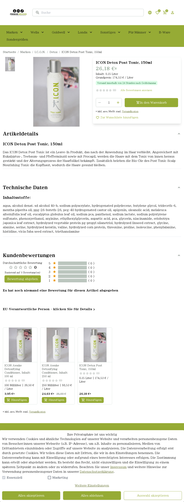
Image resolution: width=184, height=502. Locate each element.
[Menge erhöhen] (118, 102)
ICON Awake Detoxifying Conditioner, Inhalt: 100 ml (17, 371)
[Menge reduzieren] (99, 102)
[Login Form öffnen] (172, 12)
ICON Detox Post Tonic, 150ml (90, 367)
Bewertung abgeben (22, 278)
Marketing (60, 477)
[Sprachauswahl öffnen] (149, 12)
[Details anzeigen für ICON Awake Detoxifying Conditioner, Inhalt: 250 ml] (57, 345)
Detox (54, 52)
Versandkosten (130, 111)
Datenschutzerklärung (97, 471)
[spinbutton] (109, 102)
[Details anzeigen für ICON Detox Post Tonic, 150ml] (95, 345)
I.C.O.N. (40, 52)
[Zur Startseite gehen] (18, 13)
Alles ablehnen (92, 495)
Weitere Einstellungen (92, 485)
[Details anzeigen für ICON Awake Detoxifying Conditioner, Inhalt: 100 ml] (20, 345)
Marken (25, 52)
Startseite (9, 52)
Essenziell (14, 477)
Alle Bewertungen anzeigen (136, 90)
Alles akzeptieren (31, 495)
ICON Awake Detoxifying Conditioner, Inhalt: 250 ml (55, 371)
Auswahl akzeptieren (153, 495)
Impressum (118, 467)
